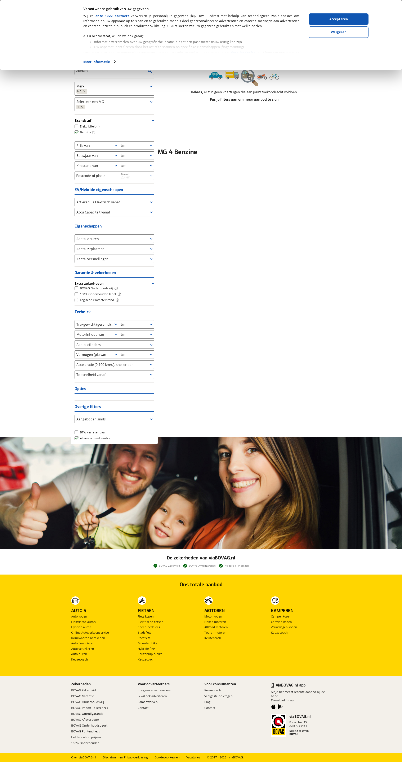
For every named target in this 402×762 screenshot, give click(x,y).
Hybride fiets (147, 649)
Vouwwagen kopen (284, 627)
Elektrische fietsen (150, 622)
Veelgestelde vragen (218, 696)
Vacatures (193, 757)
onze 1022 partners (112, 16)
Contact (143, 708)
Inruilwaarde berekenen (88, 638)
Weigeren (338, 32)
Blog (207, 702)
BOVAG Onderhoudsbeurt (89, 725)
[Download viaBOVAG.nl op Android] (280, 707)
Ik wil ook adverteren (152, 696)
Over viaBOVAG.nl (83, 757)
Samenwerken (148, 702)
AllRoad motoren (216, 627)
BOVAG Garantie (82, 696)
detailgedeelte (243, 53)
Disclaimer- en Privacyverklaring (125, 757)
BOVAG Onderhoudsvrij (87, 702)
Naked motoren (215, 622)
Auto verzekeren (82, 649)
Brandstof (83, 120)
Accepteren (338, 19)
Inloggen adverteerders (154, 690)
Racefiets (144, 638)
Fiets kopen (146, 616)
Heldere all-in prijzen (86, 737)
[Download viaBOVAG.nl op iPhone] (273, 707)
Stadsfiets (144, 633)
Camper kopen (281, 616)
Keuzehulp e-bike (150, 654)
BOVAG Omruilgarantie (87, 714)
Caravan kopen (281, 622)
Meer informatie (96, 62)
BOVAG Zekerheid (83, 690)
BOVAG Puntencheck (85, 731)
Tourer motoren (215, 633)
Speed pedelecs (149, 627)
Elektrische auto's (83, 622)
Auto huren (79, 654)
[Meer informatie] (116, 288)
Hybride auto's (81, 627)
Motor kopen (213, 616)
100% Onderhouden (85, 743)
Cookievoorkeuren (167, 757)
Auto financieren (82, 643)
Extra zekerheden (89, 283)
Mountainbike (147, 643)
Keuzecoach (79, 659)
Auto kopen (79, 616)
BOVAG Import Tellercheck (89, 708)
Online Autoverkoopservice (90, 633)
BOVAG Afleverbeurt (85, 720)
